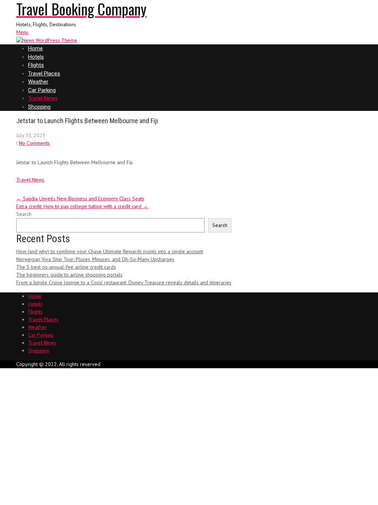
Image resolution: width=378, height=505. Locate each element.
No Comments (34, 143)
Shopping (39, 107)
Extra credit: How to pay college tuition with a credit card (82, 206)
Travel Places (44, 73)
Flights (36, 65)
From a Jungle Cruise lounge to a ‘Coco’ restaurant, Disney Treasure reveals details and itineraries (123, 282)
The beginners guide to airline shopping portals (69, 274)
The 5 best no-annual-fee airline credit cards (66, 267)
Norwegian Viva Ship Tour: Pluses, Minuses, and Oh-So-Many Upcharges (95, 259)
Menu (22, 32)
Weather (38, 81)
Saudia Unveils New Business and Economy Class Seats (80, 198)
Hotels (36, 57)
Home (35, 48)
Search (23, 214)
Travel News (43, 98)
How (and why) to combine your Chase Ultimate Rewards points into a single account (109, 251)
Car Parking (42, 90)
